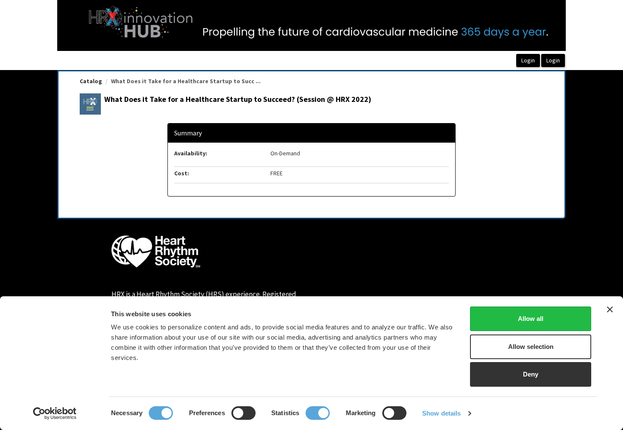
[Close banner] (610, 309)
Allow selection (530, 346)
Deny (530, 374)
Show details (441, 413)
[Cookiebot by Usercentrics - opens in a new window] (55, 413)
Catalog (91, 81)
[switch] (243, 413)
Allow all (530, 318)
